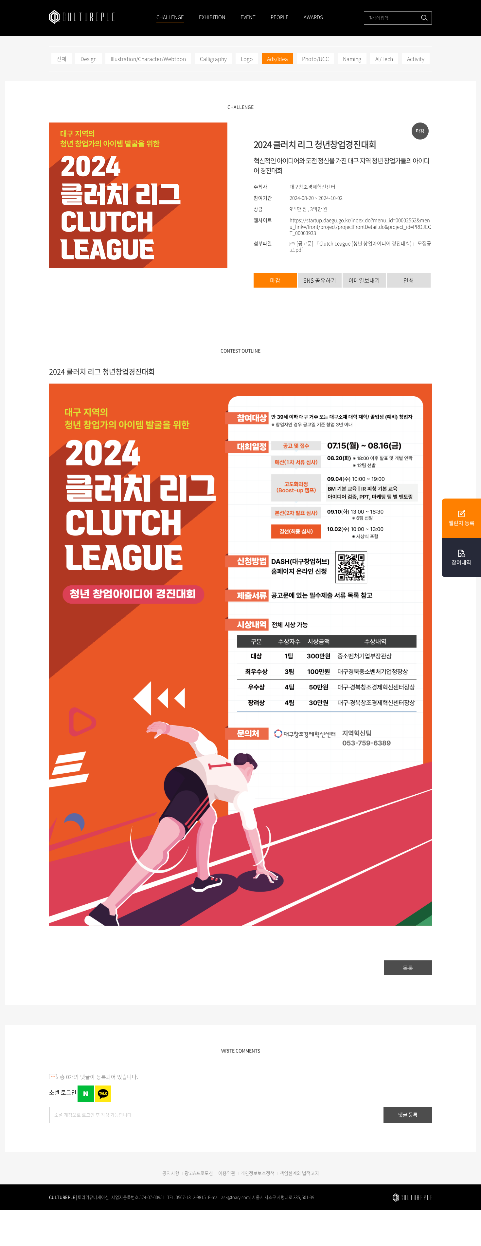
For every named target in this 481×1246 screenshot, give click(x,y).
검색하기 (424, 18)
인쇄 (408, 280)
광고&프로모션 (199, 1173)
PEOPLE (280, 17)
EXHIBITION (212, 17)
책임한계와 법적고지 (299, 1173)
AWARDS (313, 17)
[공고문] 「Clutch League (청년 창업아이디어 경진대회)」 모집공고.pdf (360, 247)
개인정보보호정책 (257, 1173)
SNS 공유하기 (319, 280)
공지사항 (170, 1173)
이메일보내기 (364, 280)
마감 (275, 280)
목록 (408, 968)
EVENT (248, 17)
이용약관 (226, 1173)
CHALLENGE (170, 17)
